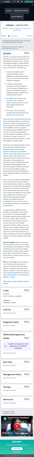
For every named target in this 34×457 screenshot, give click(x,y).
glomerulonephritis (14, 203)
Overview (11, 28)
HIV (27, 162)
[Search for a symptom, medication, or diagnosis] (32, 5)
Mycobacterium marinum (13, 115)
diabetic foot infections (16, 98)
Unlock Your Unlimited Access (17, 445)
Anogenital (17, 28)
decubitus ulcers (11, 100)
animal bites (13, 154)
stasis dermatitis (13, 273)
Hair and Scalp (24, 28)
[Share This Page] (15, 1)
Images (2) (29, 35)
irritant (12, 277)
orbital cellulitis (17, 281)
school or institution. (24, 455)
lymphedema (11, 275)
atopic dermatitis (20, 147)
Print (4, 36)
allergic (5, 277)
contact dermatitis (9, 149)
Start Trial (17, 448)
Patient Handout (13, 36)
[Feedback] (22, 1)
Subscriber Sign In (28, 1)
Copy (27, 53)
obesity (10, 156)
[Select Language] (18, 1)
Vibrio (14, 113)
